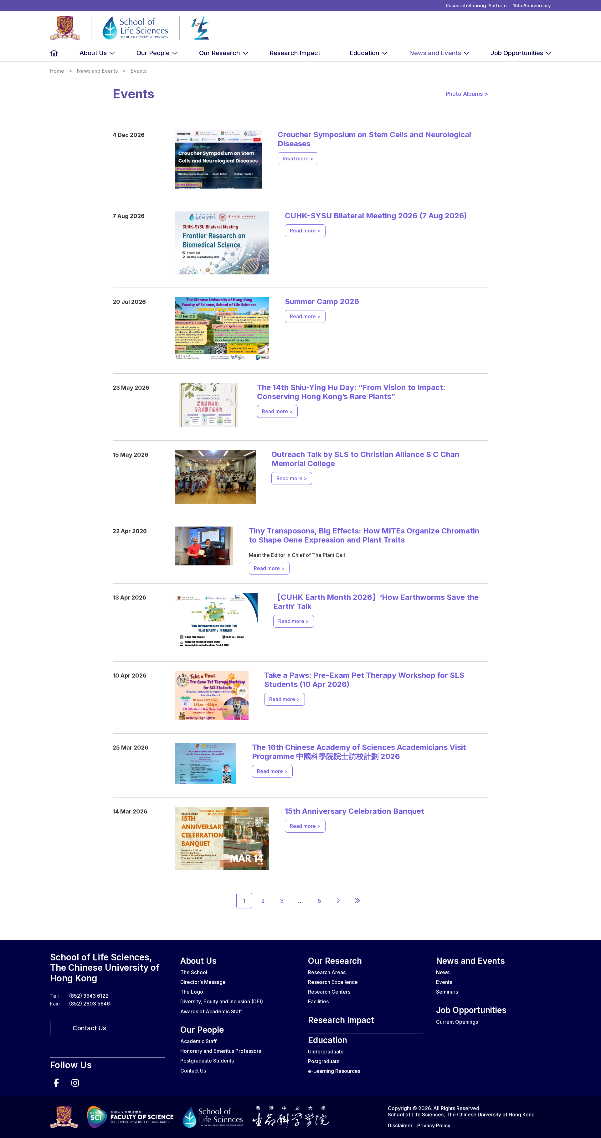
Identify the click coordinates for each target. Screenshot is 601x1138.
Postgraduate (324, 1061)
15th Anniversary (532, 5)
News (442, 972)
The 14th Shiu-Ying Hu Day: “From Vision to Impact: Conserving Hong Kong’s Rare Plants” (351, 392)
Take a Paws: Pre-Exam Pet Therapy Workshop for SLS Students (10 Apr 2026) (364, 680)
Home (54, 53)
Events (444, 982)
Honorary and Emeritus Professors (220, 1051)
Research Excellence (333, 982)
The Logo (191, 992)
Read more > (298, 158)
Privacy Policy (433, 1125)
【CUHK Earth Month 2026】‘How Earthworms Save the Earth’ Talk (376, 602)
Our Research (219, 53)
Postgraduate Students (207, 1060)
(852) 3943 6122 (89, 996)
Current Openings (457, 1022)
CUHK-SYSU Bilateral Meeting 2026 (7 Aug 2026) (376, 215)
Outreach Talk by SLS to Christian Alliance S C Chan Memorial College (365, 459)
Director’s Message (203, 982)
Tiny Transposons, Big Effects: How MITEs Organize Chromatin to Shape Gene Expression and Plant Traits (364, 535)
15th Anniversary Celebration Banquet (354, 811)
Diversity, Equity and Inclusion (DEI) (221, 1001)
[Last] (357, 900)
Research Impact (295, 53)
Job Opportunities (517, 53)
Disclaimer (400, 1125)
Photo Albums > (467, 94)
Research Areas (327, 972)
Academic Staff (198, 1041)
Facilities (318, 1001)
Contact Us (89, 1028)
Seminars (447, 992)
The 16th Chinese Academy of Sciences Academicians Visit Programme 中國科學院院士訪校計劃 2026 (359, 752)
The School (193, 972)
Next (338, 900)
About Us (93, 53)
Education (364, 53)
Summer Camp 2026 (322, 301)
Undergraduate (326, 1051)
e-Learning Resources (334, 1071)
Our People (153, 53)
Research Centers (329, 992)
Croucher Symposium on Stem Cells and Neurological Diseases (374, 139)
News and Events (435, 53)
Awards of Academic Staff (211, 1011)
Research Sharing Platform (476, 5)
